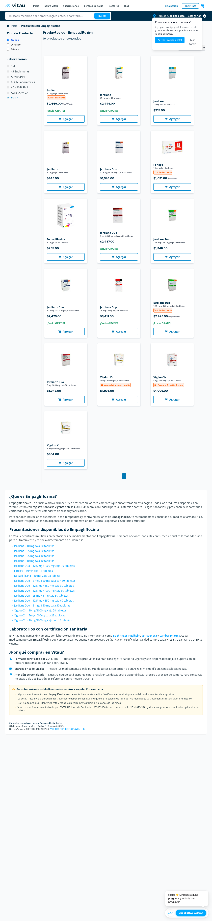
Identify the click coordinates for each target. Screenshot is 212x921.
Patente (15, 49)
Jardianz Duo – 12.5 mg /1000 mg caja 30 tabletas (44, 566)
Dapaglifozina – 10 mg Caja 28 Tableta (37, 576)
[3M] (8, 66)
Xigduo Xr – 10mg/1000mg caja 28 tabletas (40, 610)
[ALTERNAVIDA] (8, 93)
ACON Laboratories (23, 82)
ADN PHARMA (19, 87)
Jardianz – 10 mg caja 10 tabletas (34, 561)
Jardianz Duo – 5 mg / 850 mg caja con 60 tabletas (45, 581)
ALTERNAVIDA (19, 92)
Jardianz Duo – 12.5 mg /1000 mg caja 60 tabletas (44, 590)
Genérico (16, 44)
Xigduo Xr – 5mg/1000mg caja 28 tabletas (39, 615)
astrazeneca (149, 635)
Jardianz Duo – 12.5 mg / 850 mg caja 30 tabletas (44, 585)
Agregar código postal (170, 40)
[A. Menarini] (8, 77)
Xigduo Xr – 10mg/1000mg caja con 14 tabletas (43, 620)
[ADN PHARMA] (8, 87)
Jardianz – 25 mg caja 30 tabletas (34, 551)
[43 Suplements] (8, 71)
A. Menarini (18, 77)
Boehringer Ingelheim (126, 635)
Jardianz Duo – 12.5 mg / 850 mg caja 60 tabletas (44, 600)
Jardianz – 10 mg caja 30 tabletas (34, 546)
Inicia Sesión (171, 5)
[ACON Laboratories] (8, 82)
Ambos (15, 40)
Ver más (11, 97)
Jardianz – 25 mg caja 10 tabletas (34, 556)
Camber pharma (169, 635)
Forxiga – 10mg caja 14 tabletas (33, 571)
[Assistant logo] (170, 913)
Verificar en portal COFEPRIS (67, 729)
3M (13, 66)
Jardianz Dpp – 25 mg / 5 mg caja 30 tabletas (41, 595)
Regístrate (190, 5)
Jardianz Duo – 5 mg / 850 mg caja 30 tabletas (42, 605)
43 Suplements (20, 71)
